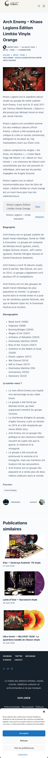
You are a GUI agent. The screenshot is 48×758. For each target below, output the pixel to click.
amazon (39, 216)
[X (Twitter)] (8, 669)
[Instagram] (12, 669)
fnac (37, 206)
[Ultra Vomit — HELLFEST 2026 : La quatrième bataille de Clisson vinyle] (24, 620)
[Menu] (44, 6)
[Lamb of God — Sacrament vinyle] (24, 583)
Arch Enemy (10, 490)
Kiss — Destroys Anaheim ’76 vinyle (22, 562)
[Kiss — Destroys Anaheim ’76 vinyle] (24, 546)
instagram (30, 656)
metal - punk (9, 50)
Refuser (24, 740)
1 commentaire (24, 50)
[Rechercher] (39, 6)
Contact (19, 660)
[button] (44, 711)
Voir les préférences (24, 748)
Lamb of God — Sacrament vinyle (20, 599)
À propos (7, 660)
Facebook (7, 656)
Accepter (24, 733)
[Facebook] (4, 669)
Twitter (18, 656)
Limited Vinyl (22, 754)
